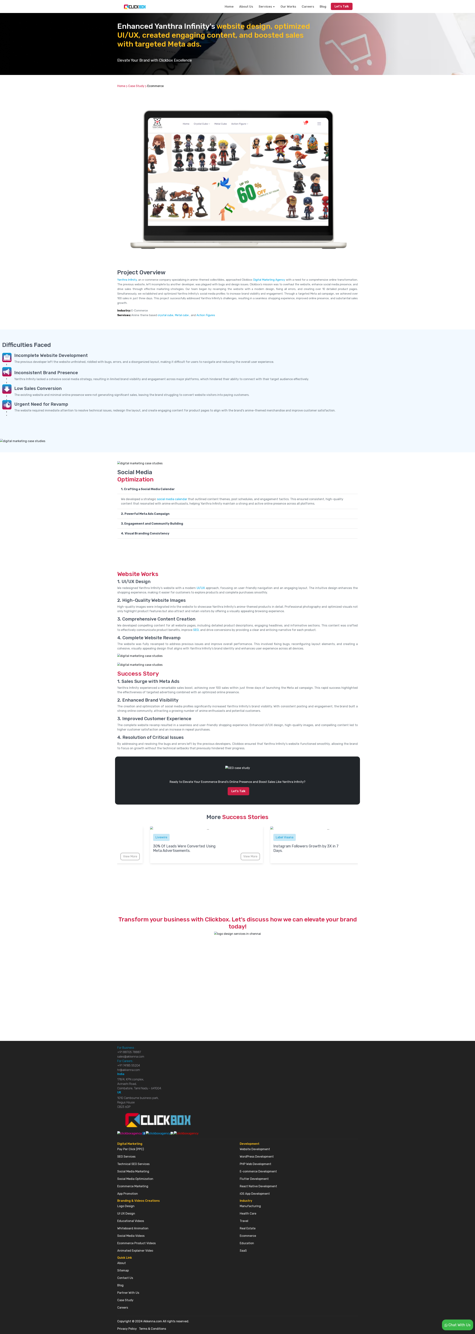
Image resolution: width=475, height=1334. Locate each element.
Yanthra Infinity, (127, 279)
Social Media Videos (131, 1236)
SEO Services (126, 1156)
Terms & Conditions (152, 1328)
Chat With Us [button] (459, 1325)
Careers (308, 6)
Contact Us (125, 1278)
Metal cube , (182, 315)
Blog (323, 6)
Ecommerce (155, 86)
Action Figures (205, 315)
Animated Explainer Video (135, 1250)
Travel (244, 1221)
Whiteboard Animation (132, 1228)
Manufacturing (250, 1206)
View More (148, 856)
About (121, 1263)
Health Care (248, 1213)
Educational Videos (130, 1221)
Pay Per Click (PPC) (130, 1149)
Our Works (288, 6)
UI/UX (201, 588)
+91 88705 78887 (129, 1052)
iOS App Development (255, 1193)
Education (247, 1243)
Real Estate (247, 1228)
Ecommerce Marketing (132, 1186)
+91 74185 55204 (128, 1065)
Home (229, 6)
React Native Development (258, 1186)
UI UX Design (126, 1213)
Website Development (255, 1149)
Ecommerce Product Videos (136, 1243)
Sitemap (123, 1270)
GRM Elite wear (304, 837)
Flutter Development (254, 1179)
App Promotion (127, 1193)
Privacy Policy (127, 1328)
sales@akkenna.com (130, 1056)
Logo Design (126, 1206)
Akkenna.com (152, 1321)
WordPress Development (257, 1156)
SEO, (196, 630)
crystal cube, (166, 315)
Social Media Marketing (133, 1171)
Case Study (136, 86)
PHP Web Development (255, 1164)
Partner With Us (128, 1292)
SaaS (243, 1250)
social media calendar (172, 499)
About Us (246, 6)
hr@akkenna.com (128, 1070)
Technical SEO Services (133, 1164)
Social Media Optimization (135, 1179)
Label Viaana (182, 837)
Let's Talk (342, 6)
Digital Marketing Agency (269, 279)
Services (266, 6)
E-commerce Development (258, 1171)
